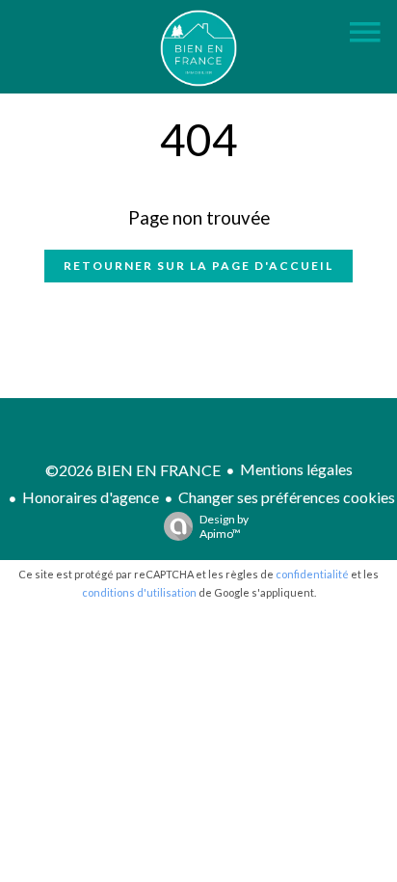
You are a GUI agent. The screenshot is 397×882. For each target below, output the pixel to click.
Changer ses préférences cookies (286, 497)
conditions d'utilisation (139, 592)
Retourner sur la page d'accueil (198, 265)
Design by (224, 526)
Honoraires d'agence (90, 497)
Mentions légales (296, 469)
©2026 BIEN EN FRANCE (133, 470)
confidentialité (312, 574)
